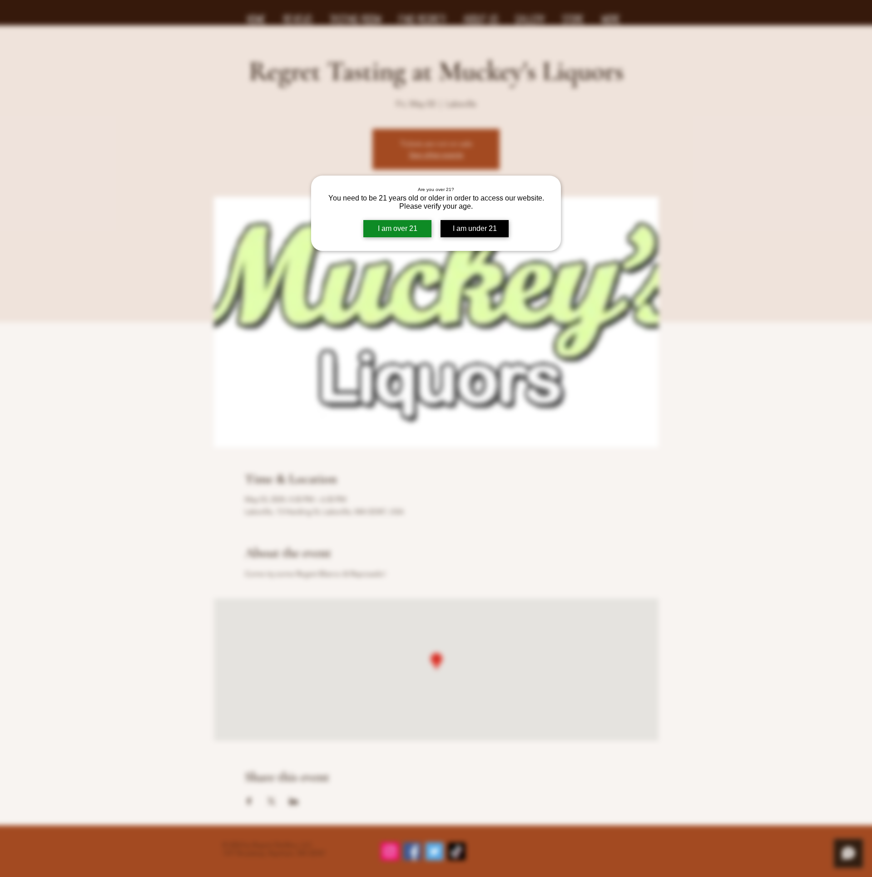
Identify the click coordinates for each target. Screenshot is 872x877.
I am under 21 (475, 228)
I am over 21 (397, 228)
